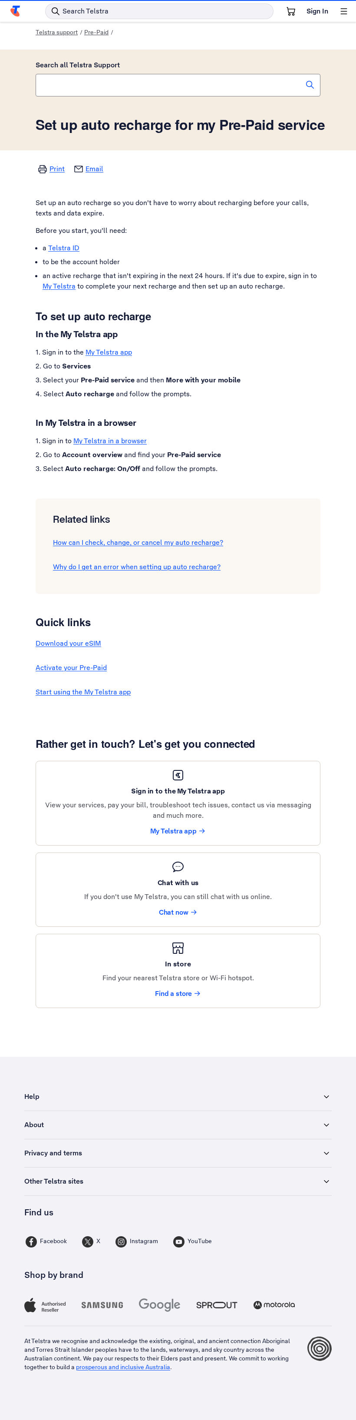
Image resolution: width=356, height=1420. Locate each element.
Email (94, 168)
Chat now (173, 912)
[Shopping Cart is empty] (290, 11)
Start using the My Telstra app (83, 692)
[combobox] (178, 85)
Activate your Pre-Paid (71, 667)
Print (57, 168)
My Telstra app (109, 352)
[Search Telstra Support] (310, 84)
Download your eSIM (68, 643)
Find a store (173, 993)
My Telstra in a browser (110, 440)
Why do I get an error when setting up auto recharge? (137, 566)
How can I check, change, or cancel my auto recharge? (138, 542)
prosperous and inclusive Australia (123, 1367)
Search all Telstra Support (78, 65)
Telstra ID (63, 247)
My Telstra (59, 286)
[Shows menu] (343, 11)
